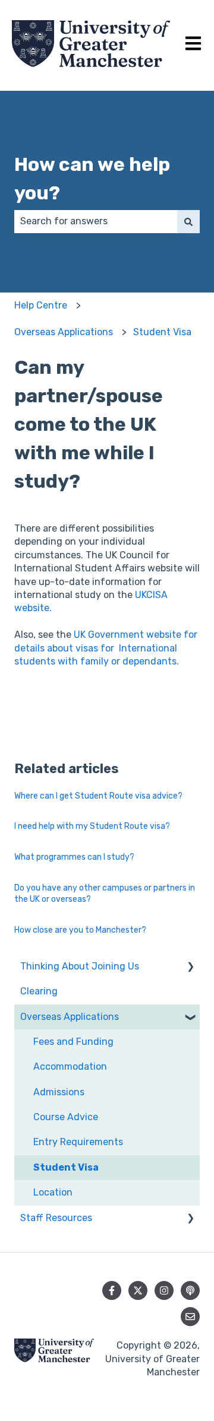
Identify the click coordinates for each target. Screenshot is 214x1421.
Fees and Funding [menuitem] (73, 1041)
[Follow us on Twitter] (137, 1290)
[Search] (188, 221)
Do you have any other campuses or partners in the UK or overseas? (104, 894)
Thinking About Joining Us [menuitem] (79, 966)
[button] (190, 967)
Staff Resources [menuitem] (56, 1217)
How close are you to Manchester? (80, 930)
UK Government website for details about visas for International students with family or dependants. (105, 648)
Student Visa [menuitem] (66, 1167)
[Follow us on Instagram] (164, 1290)
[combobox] (95, 221)
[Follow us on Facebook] (111, 1290)
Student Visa (162, 332)
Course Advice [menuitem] (65, 1117)
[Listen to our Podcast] (190, 1290)
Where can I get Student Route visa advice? (98, 796)
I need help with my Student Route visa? (92, 826)
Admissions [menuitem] (58, 1092)
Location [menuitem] (53, 1192)
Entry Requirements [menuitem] (78, 1141)
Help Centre (40, 305)
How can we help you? (92, 178)
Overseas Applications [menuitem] (69, 1016)
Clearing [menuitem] (39, 991)
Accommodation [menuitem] (70, 1066)
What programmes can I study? (74, 857)
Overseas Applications (63, 332)
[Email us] (190, 1316)
